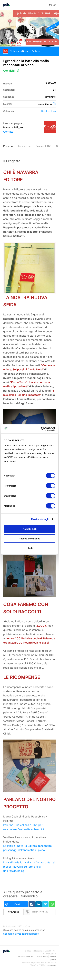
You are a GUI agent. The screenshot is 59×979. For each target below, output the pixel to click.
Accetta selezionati (29, 538)
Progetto (8, 146)
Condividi (9, 70)
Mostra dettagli (40, 519)
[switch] (50, 485)
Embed (13, 911)
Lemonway (51, 965)
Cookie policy (42, 956)
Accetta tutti (30, 529)
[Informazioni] (54, 103)
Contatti (8, 131)
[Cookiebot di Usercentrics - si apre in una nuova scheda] (41, 429)
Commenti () (43, 146)
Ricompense (24, 146)
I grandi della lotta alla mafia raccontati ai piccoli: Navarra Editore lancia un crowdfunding (29, 866)
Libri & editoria (48, 111)
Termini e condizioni (25, 956)
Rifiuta (29, 548)
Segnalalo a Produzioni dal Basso (21, 933)
